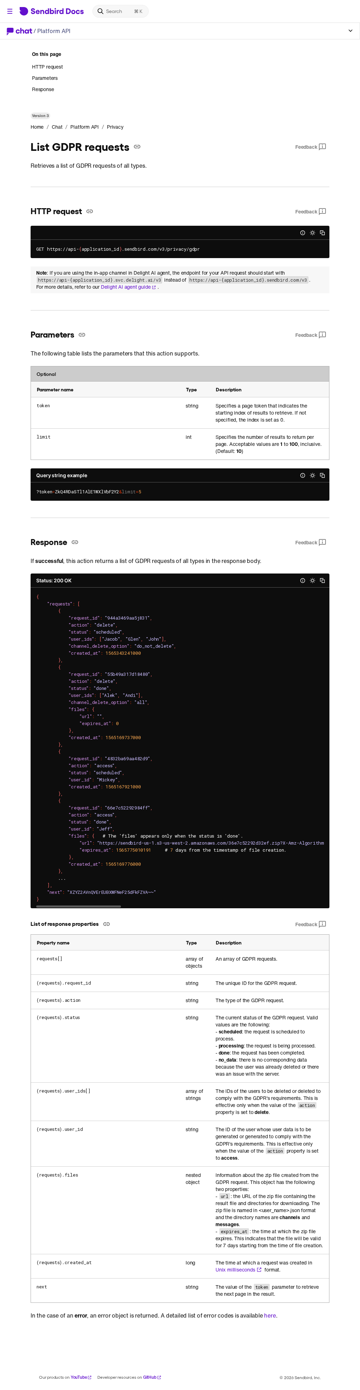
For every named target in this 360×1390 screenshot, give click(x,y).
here (270, 1315)
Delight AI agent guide (126, 286)
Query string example (61, 475)
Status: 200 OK (53, 580)
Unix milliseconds (235, 1269)
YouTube (79, 1377)
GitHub (149, 1377)
